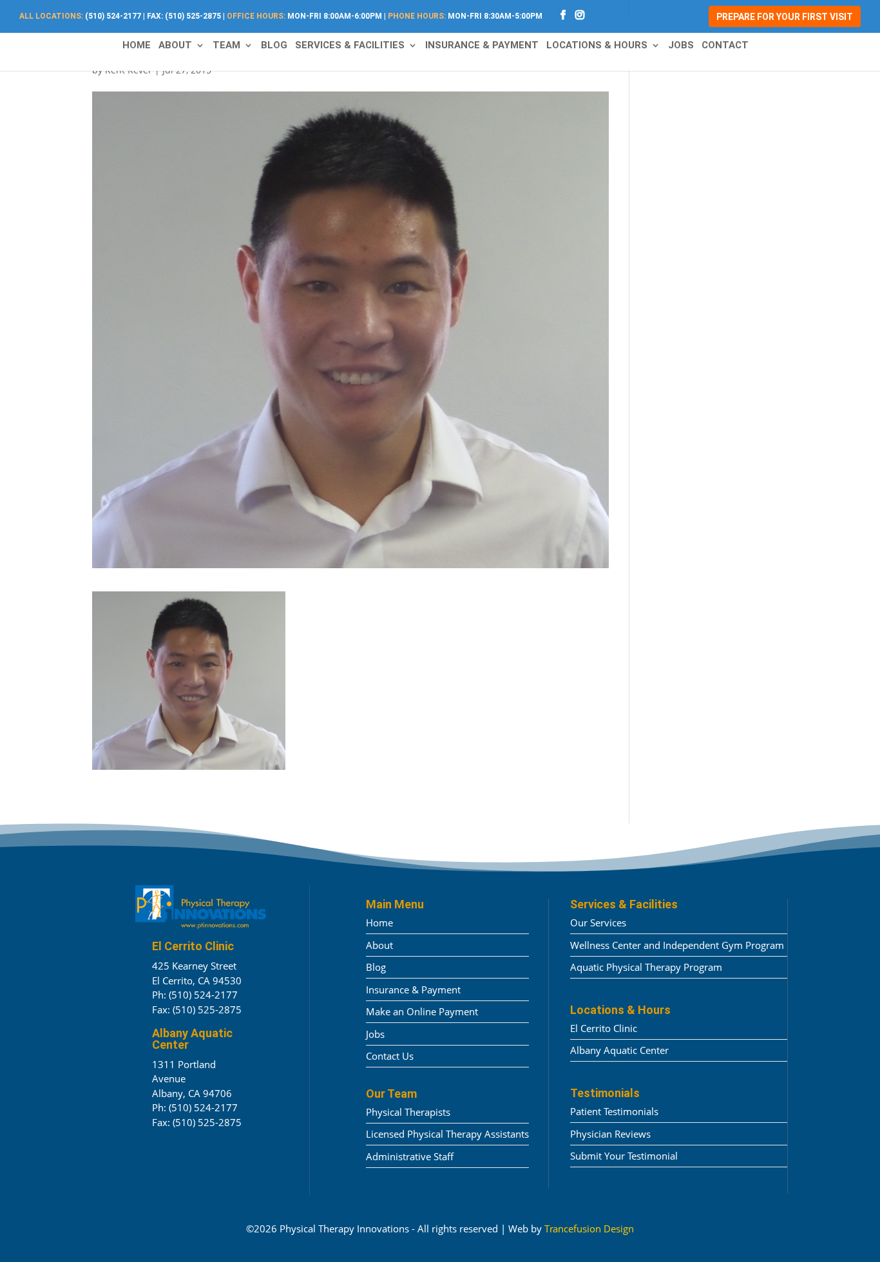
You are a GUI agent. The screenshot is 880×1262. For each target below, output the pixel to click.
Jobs (681, 46)
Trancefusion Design (589, 1228)
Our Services (598, 922)
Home (136, 46)
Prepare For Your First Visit (784, 17)
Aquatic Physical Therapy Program (646, 967)
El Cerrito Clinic (603, 1028)
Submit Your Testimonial (624, 1155)
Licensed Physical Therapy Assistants (447, 1133)
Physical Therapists (408, 1111)
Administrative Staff (410, 1156)
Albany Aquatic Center (619, 1050)
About (175, 46)
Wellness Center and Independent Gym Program (677, 945)
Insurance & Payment (482, 46)
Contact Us (390, 1055)
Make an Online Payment (422, 1011)
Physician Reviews (610, 1133)
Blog (274, 46)
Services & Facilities (350, 46)
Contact (725, 46)
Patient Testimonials (614, 1111)
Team (226, 46)
